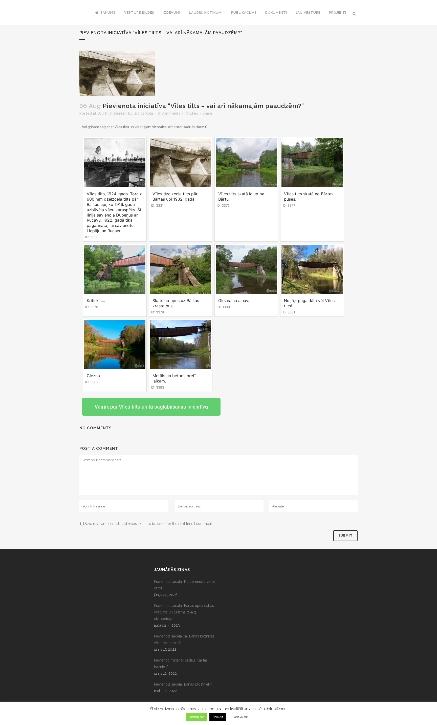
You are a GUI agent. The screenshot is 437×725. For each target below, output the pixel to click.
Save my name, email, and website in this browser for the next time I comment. (148, 524)
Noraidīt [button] (217, 717)
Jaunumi (120, 113)
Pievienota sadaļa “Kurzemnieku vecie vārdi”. (184, 585)
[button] (151, 407)
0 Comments (169, 113)
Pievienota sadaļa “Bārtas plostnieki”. (183, 684)
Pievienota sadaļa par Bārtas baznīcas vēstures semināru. (184, 639)
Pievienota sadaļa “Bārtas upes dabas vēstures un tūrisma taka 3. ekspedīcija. (184, 612)
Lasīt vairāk (240, 717)
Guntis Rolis (144, 113)
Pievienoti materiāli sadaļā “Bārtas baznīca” (181, 663)
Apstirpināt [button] (196, 717)
